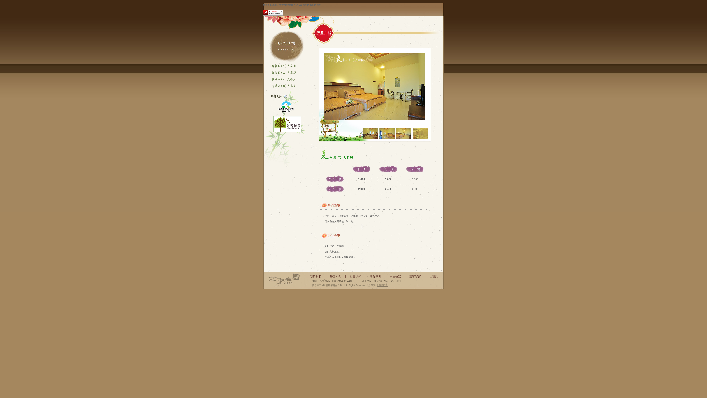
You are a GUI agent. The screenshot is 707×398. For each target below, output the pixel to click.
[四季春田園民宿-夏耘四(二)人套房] (370, 137)
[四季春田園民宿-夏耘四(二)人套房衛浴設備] (420, 137)
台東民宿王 (382, 285)
